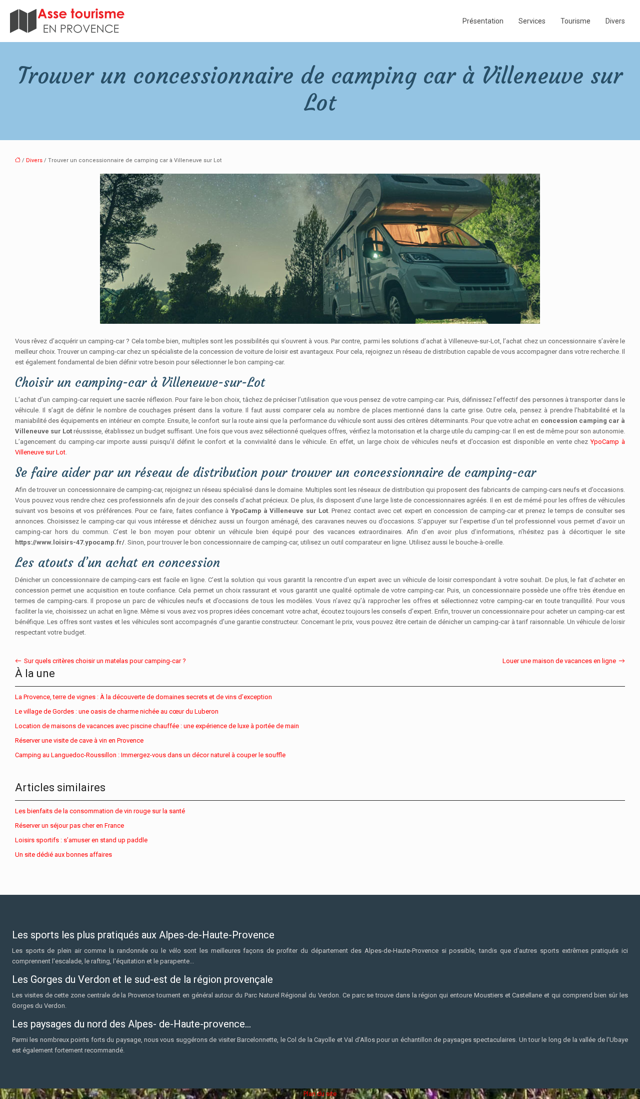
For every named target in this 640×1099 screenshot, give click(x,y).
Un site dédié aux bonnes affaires (63, 854)
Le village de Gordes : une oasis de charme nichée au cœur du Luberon (116, 711)
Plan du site (320, 1093)
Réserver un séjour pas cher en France (69, 825)
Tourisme (575, 21)
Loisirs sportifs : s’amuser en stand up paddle (81, 840)
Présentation (483, 21)
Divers (615, 21)
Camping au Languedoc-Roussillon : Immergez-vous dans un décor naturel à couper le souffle (150, 755)
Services (532, 21)
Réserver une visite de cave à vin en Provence (79, 740)
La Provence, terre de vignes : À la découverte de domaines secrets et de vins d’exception (143, 697)
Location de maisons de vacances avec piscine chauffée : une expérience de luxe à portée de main (157, 726)
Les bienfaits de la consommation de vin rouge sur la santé (100, 811)
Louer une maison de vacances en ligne (559, 661)
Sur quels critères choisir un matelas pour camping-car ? (105, 661)
